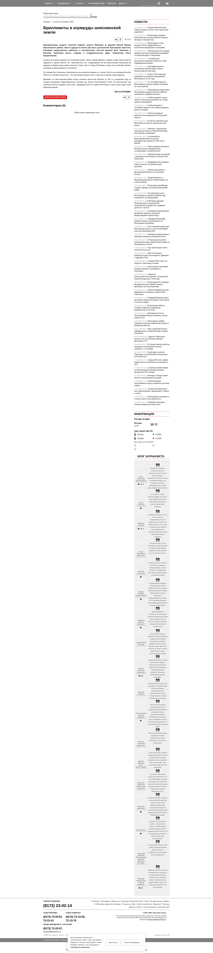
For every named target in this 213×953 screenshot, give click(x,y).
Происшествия (136, 901)
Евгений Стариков (141, 693)
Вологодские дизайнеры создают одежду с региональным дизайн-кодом (151, 187)
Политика (95, 901)
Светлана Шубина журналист (141, 622)
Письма (166, 904)
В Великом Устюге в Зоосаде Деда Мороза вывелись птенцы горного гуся (151, 315)
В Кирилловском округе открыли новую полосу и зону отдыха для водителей (151, 30)
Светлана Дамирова (141, 807)
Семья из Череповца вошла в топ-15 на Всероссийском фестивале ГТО (149, 339)
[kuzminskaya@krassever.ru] (139, 888)
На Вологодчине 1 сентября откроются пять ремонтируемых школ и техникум (151, 107)
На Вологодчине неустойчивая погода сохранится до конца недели (151, 383)
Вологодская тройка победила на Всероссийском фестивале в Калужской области (151, 323)
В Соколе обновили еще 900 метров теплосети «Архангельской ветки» (151, 123)
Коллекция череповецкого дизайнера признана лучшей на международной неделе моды (151, 213)
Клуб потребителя (144, 904)
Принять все (113, 942)
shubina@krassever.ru (52, 932)
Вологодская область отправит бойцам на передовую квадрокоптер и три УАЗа (149, 308)
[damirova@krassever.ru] (141, 812)
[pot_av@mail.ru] (141, 720)
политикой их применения (80, 947)
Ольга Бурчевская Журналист (141, 553)
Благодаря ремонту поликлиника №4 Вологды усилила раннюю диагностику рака (149, 68)
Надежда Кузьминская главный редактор (141, 881)
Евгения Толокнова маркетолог (141, 743)
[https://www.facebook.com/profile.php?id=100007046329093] (143, 484)
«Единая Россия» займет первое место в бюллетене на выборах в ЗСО (151, 362)
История (55, 940)
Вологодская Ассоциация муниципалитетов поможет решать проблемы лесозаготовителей (151, 284)
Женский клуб (163, 907)
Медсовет (157, 904)
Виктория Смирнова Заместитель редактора (141, 785)
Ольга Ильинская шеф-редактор (141, 479)
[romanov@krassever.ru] (141, 599)
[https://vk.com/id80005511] (142, 888)
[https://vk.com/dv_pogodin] (141, 529)
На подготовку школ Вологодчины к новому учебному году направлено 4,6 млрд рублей (149, 195)
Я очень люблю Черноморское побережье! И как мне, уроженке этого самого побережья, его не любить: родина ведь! (157, 738)
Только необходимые (132, 942)
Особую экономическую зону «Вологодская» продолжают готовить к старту (151, 391)
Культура (124, 901)
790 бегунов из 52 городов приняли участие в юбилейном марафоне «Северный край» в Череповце (151, 53)
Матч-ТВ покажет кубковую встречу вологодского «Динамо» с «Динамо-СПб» (151, 255)
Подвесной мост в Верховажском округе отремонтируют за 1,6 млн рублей (151, 180)
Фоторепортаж (156, 901)
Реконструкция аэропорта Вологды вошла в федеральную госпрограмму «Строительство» (151, 149)
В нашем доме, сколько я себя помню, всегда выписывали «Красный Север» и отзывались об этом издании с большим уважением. (157, 850)
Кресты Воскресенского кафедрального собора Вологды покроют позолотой (151, 331)
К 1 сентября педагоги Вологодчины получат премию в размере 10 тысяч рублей (151, 84)
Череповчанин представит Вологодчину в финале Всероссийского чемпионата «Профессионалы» (152, 92)
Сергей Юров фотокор (141, 643)
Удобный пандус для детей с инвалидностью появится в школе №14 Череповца (152, 156)
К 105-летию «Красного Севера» (107, 904)
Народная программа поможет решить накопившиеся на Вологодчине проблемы (150, 221)
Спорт (146, 901)
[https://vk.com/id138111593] (141, 484)
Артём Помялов (141, 504)
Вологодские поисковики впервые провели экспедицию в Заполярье (151, 269)
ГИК (168, 935)
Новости (140, 21)
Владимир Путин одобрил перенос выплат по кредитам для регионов (151, 164)
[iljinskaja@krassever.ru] (138, 484)
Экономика (105, 901)
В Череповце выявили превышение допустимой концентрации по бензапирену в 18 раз (152, 242)
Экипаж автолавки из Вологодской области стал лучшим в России (149, 172)
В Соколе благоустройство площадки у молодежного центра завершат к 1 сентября (152, 346)
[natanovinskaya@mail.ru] (139, 676)
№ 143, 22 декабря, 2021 (63, 22)
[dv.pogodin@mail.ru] (138, 529)
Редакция (64, 940)
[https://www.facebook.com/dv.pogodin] (143, 529)
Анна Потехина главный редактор (141, 715)
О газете (46, 940)
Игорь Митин (141, 830)
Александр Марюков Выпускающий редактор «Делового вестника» (141, 858)
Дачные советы (135, 907)
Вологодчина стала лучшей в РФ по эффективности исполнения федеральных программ (149, 45)
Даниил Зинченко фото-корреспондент (141, 764)
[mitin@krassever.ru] (141, 833)
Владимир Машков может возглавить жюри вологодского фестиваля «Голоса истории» (151, 300)
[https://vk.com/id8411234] (142, 676)
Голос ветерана (149, 907)
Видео (166, 901)
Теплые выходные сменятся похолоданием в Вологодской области (150, 115)
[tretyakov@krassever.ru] (141, 577)
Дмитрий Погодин (141, 524)
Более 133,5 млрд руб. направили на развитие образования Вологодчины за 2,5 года (150, 76)
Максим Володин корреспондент (141, 593)
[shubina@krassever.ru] (141, 627)
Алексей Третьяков (141, 572)
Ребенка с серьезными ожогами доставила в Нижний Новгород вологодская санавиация (150, 131)
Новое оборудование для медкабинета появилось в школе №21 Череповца (151, 292)
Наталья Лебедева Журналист (141, 670)
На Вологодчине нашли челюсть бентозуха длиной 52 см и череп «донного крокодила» (151, 100)
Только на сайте (129, 904)
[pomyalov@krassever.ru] (141, 508)
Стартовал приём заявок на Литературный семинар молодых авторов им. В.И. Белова (151, 370)
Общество (115, 901)
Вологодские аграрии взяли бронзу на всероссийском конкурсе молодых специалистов (151, 37)
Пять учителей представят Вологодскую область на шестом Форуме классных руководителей (151, 229)
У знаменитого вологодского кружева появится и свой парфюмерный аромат (150, 61)
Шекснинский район (55, 97)
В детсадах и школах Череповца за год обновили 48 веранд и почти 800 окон (151, 354)
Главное (46, 22)
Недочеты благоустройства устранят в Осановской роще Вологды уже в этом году (151, 276)
